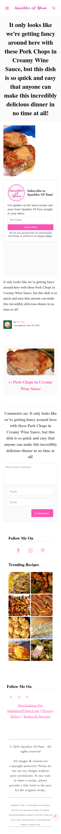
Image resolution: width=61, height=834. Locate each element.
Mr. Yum (21, 322)
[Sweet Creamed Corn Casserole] (19, 650)
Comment (42, 513)
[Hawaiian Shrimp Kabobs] (19, 605)
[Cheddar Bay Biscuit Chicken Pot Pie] (19, 628)
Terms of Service (36, 716)
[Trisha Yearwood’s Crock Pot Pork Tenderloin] (19, 583)
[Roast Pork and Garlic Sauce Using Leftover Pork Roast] (42, 583)
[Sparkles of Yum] (30, 8)
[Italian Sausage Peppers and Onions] (42, 605)
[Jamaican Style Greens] (42, 650)
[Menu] (7, 8)
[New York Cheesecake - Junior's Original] (42, 628)
